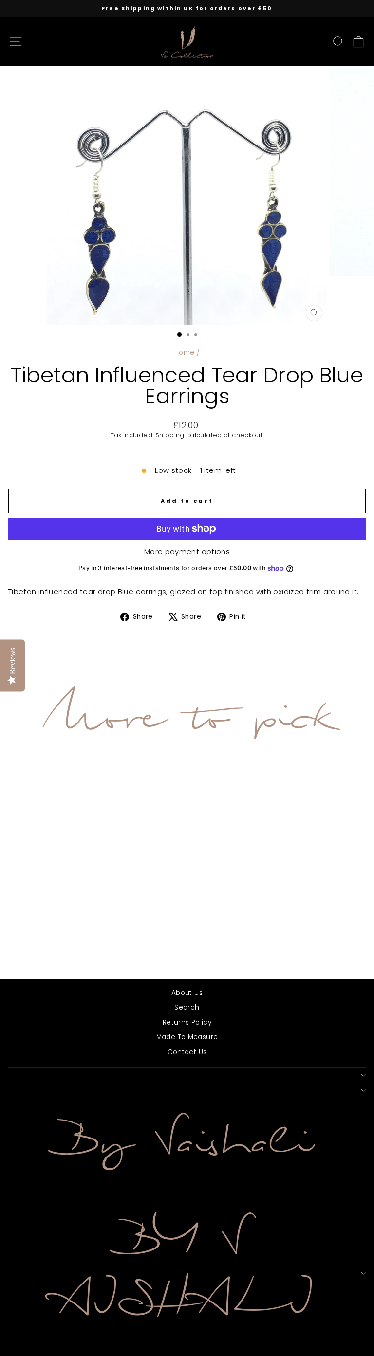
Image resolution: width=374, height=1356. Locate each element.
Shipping (170, 435)
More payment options (187, 552)
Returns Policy (187, 1022)
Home (184, 352)
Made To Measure (187, 1037)
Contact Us (187, 1052)
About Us (187, 992)
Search (186, 1007)
